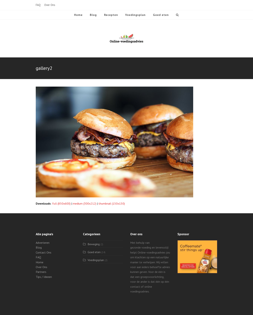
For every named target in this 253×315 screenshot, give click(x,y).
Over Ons (41, 267)
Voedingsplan (96, 260)
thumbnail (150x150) (112, 203)
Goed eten (94, 252)
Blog (39, 247)
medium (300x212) (84, 203)
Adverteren (42, 242)
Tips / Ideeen (44, 277)
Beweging (94, 244)
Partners (41, 272)
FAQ (38, 257)
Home (39, 262)
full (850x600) (61, 203)
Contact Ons (43, 252)
